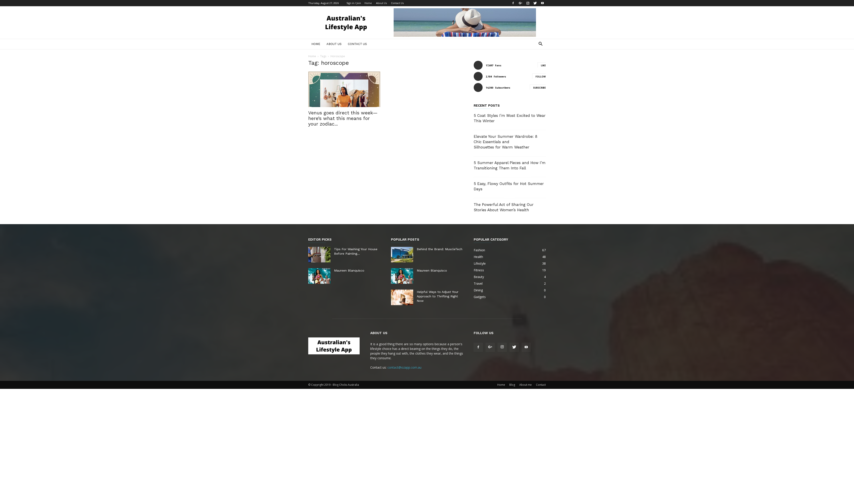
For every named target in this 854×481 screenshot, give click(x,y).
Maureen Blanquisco (349, 270)
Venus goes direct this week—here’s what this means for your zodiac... (343, 118)
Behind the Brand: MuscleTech (439, 249)
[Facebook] (513, 3)
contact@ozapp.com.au (404, 367)
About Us (381, 3)
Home (368, 3)
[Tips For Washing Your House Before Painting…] (319, 254)
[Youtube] (542, 3)
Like (543, 65)
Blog (512, 385)
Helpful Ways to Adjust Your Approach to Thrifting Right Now (437, 296)
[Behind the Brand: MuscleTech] (402, 254)
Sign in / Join (353, 3)
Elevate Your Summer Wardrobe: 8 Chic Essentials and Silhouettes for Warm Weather (505, 141)
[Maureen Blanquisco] (319, 276)
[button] (540, 44)
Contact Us (397, 3)
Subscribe (539, 87)
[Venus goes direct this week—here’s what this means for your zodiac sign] (344, 89)
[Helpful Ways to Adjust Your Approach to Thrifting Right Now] (402, 297)
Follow (541, 76)
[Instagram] (527, 3)
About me (525, 385)
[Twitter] (535, 3)
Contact (541, 385)
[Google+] (520, 3)
